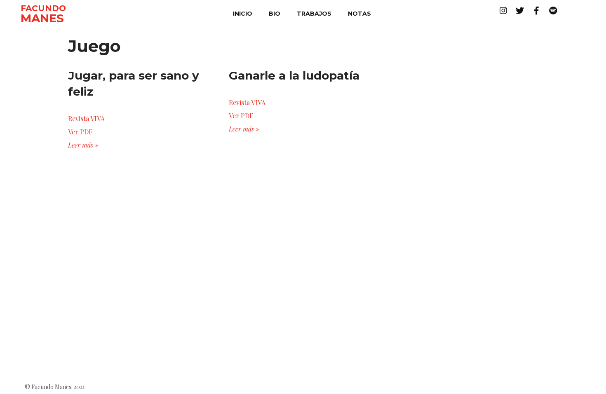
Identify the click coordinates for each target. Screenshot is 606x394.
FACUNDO (43, 8)
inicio (242, 13)
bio (274, 13)
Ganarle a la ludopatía (294, 75)
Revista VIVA (86, 118)
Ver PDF (80, 131)
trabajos (314, 13)
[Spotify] (552, 10)
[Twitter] (519, 10)
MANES (42, 18)
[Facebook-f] (536, 10)
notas (359, 13)
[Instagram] (503, 10)
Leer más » (83, 145)
